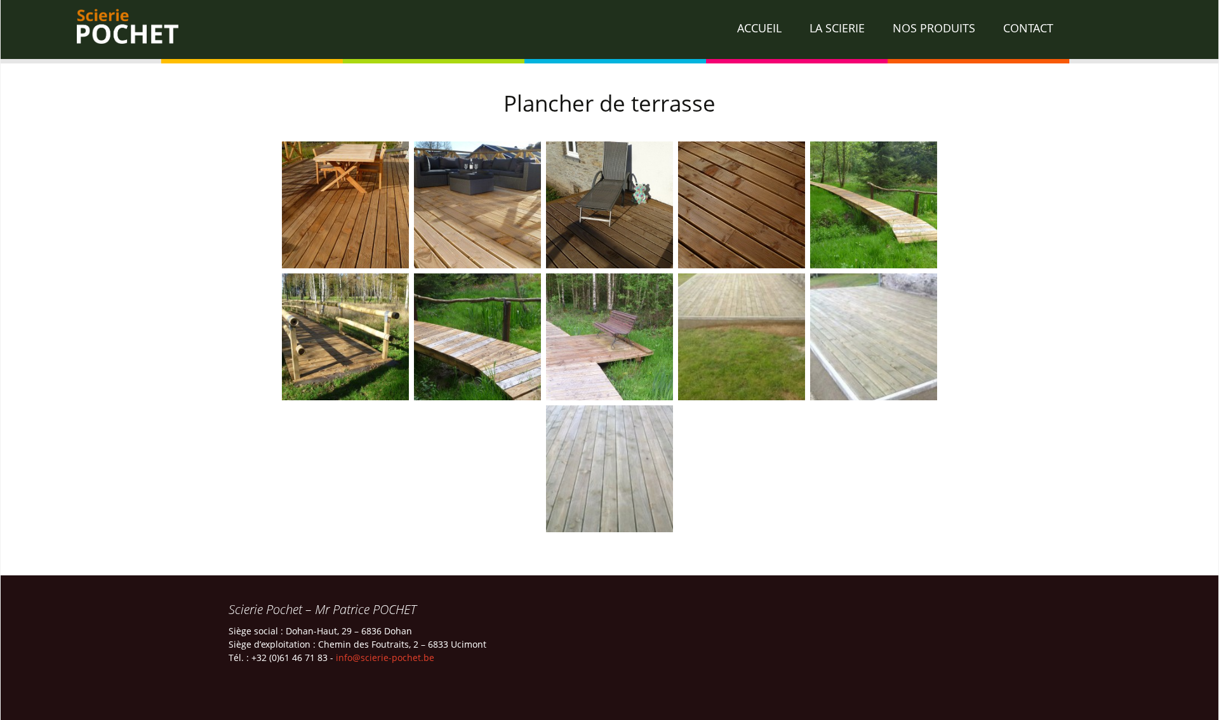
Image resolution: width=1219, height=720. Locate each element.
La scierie (837, 28)
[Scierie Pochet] (609, 31)
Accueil (759, 28)
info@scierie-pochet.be (385, 657)
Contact (1028, 28)
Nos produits (934, 28)
